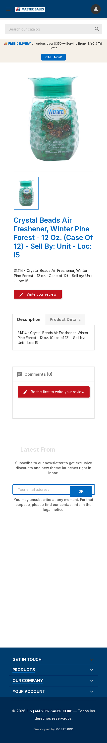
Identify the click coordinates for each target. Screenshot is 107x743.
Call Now (53, 57)
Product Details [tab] (65, 319)
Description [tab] (28, 319)
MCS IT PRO (64, 729)
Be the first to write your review (57, 391)
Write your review (41, 294)
